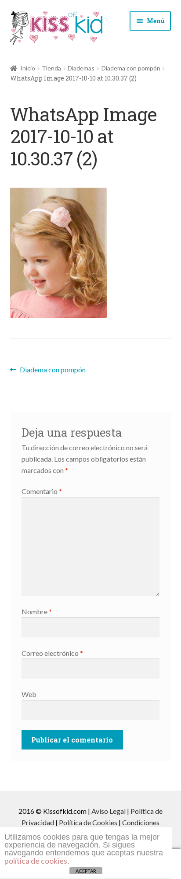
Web (29, 694)
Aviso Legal (108, 811)
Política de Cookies (88, 822)
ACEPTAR (86, 871)
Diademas (81, 68)
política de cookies (35, 860)
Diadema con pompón (130, 68)
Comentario (42, 491)
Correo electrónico (52, 653)
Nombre (37, 611)
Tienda (51, 68)
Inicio (27, 68)
